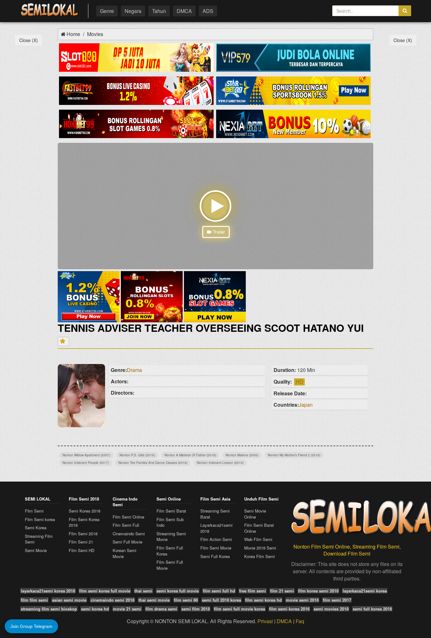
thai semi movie (154, 600)
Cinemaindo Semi (129, 534)
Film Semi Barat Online (259, 528)
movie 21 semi (127, 608)
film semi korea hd (263, 600)
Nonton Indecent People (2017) (85, 462)
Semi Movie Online (255, 514)
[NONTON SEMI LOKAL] (49, 10)
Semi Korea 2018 (84, 511)
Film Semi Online (128, 517)
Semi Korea (35, 528)
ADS (208, 11)
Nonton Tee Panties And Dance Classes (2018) (152, 462)
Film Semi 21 (81, 542)
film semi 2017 (337, 600)
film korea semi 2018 (318, 590)
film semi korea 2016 (289, 608)
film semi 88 (186, 600)
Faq (300, 621)
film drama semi (161, 608)
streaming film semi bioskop (49, 608)
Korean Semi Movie (124, 553)
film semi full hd (219, 590)
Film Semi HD (81, 550)
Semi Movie (36, 550)
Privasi (265, 621)
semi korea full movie (177, 590)
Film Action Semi (216, 539)
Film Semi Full (126, 525)
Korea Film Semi (259, 556)
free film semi (252, 590)
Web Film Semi (258, 539)
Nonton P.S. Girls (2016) (137, 455)
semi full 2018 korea (221, 600)
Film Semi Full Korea (169, 551)
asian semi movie (69, 600)
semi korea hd (95, 608)
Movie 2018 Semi (260, 548)
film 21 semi (282, 590)
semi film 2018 (195, 608)
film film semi (34, 600)
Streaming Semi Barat (215, 514)
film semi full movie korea (239, 608)
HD (299, 381)
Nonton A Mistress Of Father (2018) (190, 455)
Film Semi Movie (215, 548)
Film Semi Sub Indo (170, 522)
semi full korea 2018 (372, 608)
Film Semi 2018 (83, 534)
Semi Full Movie (127, 542)
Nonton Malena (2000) (242, 455)
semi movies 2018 (331, 608)
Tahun (159, 11)
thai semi (143, 590)
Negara (133, 11)
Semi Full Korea (215, 556)
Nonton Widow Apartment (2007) (86, 455)
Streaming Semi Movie (171, 537)
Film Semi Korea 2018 (84, 522)
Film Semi (34, 511)
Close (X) (28, 40)
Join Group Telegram (31, 626)
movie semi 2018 (302, 600)
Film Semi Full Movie (169, 565)
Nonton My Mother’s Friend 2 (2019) (294, 455)
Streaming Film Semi (39, 539)
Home (73, 34)
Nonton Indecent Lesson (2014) (220, 462)
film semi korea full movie (104, 590)
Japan (306, 404)
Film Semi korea (40, 519)
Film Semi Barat (171, 511)
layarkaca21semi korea (365, 590)
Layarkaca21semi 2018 (216, 528)
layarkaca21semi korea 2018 (48, 590)
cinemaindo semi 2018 (112, 600)
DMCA (184, 11)
